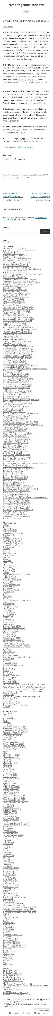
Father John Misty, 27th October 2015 (18, 307)
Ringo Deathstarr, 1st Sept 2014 (16, 432)
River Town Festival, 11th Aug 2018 (17, 434)
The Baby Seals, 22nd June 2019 (16, 260)
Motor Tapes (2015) (11, 885)
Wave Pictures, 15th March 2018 (16, 501)
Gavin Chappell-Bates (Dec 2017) (16, 802)
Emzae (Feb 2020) (10, 775)
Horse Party (7, 830)
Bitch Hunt (7, 723)
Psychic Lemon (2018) (12, 640)
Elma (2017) (7, 764)
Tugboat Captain (9, 677)
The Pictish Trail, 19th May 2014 (16, 406)
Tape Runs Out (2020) (11, 941)
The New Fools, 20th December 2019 (18, 394)
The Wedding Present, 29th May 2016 (18, 509)
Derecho (6, 557)
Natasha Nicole (9, 888)
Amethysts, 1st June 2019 (13, 257)
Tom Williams (8, 674)
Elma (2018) (7, 766)
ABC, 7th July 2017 (10, 252)
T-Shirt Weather (9, 669)
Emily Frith (7, 768)
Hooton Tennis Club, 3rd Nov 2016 (17, 341)
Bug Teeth (7, 739)
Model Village (8, 617)
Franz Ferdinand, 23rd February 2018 (17, 317)
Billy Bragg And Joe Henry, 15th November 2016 (22, 269)
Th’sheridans (8, 672)
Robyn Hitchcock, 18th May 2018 (16, 437)
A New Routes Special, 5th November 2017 (20, 250)
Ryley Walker (8, 650)
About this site (8, 242)
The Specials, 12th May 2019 (14, 460)
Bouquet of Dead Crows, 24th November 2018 (21, 279)
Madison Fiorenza (10, 869)
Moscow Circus (9, 621)
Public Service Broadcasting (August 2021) (19, 907)
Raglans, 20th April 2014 (12, 427)
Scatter (6, 921)
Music (24, 175)
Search (6, 228)
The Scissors (8, 653)
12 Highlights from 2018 (12, 977)
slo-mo (11, 178)
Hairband (6, 821)
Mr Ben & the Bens (10, 622)
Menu (26, 11)
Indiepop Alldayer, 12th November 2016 (19, 350)
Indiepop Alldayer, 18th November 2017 (19, 351)
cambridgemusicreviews (26, 5)
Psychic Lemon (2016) (12, 638)
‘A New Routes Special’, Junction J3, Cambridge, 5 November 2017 (40, 196)
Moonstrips (7, 619)
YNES (5, 962)
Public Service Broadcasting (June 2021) (18, 909)
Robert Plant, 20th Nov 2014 (14, 436)
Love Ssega (7, 610)
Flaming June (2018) (11, 790)
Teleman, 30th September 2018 (15, 477)
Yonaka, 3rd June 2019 (12, 518)
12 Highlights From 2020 (12, 972)
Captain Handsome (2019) (13, 742)
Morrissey (7, 991)
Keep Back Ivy (8, 859)
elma (41, 175)
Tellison (6, 670)
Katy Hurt (6, 857)
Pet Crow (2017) (9, 634)
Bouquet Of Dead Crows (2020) (15, 730)
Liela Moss (7, 864)
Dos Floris (7, 560)
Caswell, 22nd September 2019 (15, 286)
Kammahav (7, 597)
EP (47, 175)
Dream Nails (8, 562)
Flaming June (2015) (11, 788)
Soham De (7, 931)
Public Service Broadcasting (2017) (16, 646)
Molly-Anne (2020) (10, 881)
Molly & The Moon (10, 878)
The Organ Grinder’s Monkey (14, 897)
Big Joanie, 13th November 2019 (16, 265)
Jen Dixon (7, 845)
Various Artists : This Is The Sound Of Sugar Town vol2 (24, 688)
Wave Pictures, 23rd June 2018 (15, 504)
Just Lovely (7, 852)
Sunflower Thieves (10, 938)
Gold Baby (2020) (10, 811)
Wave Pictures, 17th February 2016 (17, 503)
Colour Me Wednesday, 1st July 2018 (17, 293)
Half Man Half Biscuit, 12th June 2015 (18, 327)
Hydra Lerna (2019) (10, 833)
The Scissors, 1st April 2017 (14, 448)
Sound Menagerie (10, 662)
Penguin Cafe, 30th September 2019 (17, 403)
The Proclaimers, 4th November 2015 (18, 415)
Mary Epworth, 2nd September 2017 (17, 386)
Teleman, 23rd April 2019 (13, 473)
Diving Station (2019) (11, 758)
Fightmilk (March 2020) (12, 785)
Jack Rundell (7, 840)
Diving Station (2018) (11, 756)
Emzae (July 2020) (10, 776)
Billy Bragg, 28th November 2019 (16, 271)
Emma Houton (9, 569)
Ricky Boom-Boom (10, 917)
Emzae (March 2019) (11, 778)
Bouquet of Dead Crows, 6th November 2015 (21, 281)
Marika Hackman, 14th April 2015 (16, 381)
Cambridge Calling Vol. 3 (12, 542)
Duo (36, 175)
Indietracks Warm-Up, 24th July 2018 (17, 357)
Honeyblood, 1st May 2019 (14, 338)
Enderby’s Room (9, 571)
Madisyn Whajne (9, 614)
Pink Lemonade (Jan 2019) (13, 904)
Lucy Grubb (7, 866)
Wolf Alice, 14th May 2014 (13, 513)
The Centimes (8, 547)
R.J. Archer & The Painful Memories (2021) (19, 912)
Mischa (6, 876)
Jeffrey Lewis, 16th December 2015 (17, 358)
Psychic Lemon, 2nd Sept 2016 (15, 420)
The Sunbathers (9, 667)
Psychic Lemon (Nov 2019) (13, 643)
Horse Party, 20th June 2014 (14, 343)
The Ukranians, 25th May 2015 (15, 492)
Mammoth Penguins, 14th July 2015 (17, 377)
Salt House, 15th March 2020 (14, 444)
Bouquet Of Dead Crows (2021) (15, 732)
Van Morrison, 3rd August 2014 (15, 494)
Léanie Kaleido (9, 612)
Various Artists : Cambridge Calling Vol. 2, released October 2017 (13, 196)
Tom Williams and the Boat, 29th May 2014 (20, 489)
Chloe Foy (7, 550)
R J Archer (7, 648)
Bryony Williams (9, 737)
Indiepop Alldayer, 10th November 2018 (19, 346)
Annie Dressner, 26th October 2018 (17, 259)
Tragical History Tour (11, 676)
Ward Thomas (8, 700)
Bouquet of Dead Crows (12, 734)
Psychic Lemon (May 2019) (14, 641)
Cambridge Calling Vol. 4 (12, 543)
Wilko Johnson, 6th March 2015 (15, 511)
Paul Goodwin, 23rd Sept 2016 (15, 401)
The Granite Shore (10, 586)
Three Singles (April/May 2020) (15, 945)
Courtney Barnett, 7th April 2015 (16, 295)
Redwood (7, 916)
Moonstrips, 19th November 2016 (16, 393)
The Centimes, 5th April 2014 (14, 291)
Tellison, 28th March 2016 (13, 482)
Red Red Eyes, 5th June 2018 (14, 430)
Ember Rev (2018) (10, 566)
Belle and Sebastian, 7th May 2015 (17, 264)
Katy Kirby (7, 598)
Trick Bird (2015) (9, 950)
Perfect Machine (9, 902)
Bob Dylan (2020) (10, 531)
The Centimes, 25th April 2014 (15, 290)
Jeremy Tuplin (8, 591)
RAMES (6, 914)
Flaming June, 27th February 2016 (16, 310)
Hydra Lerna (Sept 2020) (12, 837)
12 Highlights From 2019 (12, 970)
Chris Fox (6, 552)
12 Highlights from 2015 (12, 974)
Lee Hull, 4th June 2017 (12, 372)
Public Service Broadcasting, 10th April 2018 (20, 422)
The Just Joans (8, 595)
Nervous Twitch (9, 624)
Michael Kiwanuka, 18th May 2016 (16, 387)
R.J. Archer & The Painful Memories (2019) (19, 910)
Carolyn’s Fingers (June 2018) (14, 747)
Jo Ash (5, 593)
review (5, 178)
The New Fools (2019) (12, 626)
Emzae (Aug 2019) (10, 773)
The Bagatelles (9, 718)
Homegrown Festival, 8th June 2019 (17, 336)
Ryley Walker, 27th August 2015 (15, 442)
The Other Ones (9, 633)
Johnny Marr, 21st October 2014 (16, 363)
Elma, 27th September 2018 (14, 302)
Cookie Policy (8, 1006)
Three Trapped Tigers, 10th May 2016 (18, 485)
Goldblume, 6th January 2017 (14, 324)
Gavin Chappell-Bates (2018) (14, 799)
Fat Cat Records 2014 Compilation (16, 574)
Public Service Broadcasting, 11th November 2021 (23, 425)
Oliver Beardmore (10, 893)
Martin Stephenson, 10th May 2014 (17, 384)
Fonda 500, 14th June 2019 (13, 314)
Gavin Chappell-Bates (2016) (14, 797)
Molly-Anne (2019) (10, 880)
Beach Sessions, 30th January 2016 (17, 262)
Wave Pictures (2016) (11, 703)
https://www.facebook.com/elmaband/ (18, 147)
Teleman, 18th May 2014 (13, 472)
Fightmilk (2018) (9, 576)
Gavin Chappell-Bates (11, 585)
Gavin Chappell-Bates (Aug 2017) (16, 801)
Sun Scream (7, 936)
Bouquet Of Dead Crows (13, 533)
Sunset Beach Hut (10, 940)
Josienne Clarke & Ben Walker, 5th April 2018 (21, 365)
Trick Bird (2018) (9, 952)
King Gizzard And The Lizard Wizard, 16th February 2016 (25, 369)
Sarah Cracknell (9, 652)
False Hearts (8, 780)
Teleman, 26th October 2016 (14, 475)
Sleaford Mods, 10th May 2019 (15, 451)
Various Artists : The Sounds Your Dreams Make (22, 686)
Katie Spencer (8, 856)
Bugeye (6, 536)
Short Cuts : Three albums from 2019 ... (18, 657)
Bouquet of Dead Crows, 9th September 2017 (21, 283)
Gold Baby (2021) (10, 813)
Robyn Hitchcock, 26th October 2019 (17, 439)
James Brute (8, 843)
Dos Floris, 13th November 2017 (16, 296)
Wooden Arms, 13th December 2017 (17, 516)
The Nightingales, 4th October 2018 (17, 398)
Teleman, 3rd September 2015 (15, 479)
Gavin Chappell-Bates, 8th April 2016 (17, 320)
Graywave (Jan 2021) (11, 819)
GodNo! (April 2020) (11, 807)
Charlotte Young (9, 749)
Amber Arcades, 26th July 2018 (15, 255)
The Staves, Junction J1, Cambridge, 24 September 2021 (25, 463)
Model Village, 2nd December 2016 (17, 391)
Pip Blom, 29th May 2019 (13, 410)
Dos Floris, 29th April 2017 (13, 300)
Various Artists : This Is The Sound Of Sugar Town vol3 (24, 689)
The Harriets (8, 588)
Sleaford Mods (9, 928)
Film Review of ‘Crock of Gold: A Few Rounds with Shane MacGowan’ (25, 987)
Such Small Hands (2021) (13, 665)
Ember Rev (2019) (10, 567)
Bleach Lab (7, 725)
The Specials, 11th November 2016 (17, 458)
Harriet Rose (8, 826)
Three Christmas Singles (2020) (15, 992)
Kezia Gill (6, 861)
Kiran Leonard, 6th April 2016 (14, 370)
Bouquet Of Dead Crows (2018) (15, 728)
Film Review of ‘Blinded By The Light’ (17, 984)
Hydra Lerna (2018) (10, 831)
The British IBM (9, 535)
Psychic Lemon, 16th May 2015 (15, 418)
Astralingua (7, 716)
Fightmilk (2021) (9, 578)
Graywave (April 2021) (11, 818)
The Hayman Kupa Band (12, 590)
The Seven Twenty (10, 655)
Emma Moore (8, 770)
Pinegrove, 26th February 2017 (15, 408)
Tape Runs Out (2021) (11, 943)
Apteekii (6, 715)
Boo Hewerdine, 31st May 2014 (15, 277)
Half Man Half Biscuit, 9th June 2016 (17, 331)
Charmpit (6, 548)
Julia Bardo (7, 850)
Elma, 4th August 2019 (12, 303)
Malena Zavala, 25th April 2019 (15, 375)
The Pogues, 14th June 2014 (14, 411)
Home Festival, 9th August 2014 (15, 334)
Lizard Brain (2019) (10, 605)
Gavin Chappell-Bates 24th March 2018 (18, 319)
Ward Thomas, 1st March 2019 (15, 499)
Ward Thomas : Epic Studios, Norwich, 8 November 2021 (25, 497)
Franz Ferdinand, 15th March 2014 (16, 315)
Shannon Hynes (9, 923)
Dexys (5, 559)
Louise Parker (8, 609)
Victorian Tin (8, 957)
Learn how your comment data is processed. (25, 218)
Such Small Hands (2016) (13, 935)
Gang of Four (8, 583)
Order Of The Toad (10, 631)
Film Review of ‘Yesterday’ (13, 989)
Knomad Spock (9, 603)
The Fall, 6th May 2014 (12, 305)
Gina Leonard (8, 806)
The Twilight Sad (9, 679)
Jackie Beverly (8, 842)
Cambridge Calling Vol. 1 (12, 538)
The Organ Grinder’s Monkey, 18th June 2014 (21, 399)
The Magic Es (8, 871)
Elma (5, 564)
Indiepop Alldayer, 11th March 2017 (17, 348)
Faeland (6, 573)
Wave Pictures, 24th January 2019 (16, 506)
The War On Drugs (10, 698)
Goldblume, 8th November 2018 (16, 326)
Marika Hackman (9, 874)
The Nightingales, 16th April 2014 (16, 396)
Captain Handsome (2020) (13, 744)
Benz (5, 720)
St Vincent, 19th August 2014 (14, 461)
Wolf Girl (6, 707)
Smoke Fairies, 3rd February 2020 (16, 454)
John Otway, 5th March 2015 (14, 360)
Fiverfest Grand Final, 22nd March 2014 (18, 308)
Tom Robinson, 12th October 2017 (17, 487)
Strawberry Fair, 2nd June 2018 (15, 465)
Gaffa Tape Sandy (10, 794)
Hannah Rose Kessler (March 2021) (17, 825)
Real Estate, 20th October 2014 (15, 429)
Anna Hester (8, 713)
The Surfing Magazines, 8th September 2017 (20, 468)
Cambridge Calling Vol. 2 (12, 540)
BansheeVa (7, 528)
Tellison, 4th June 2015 (12, 484)
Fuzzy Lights (8, 581)
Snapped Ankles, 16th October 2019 (17, 456)
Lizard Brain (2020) (10, 607)
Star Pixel (6, 933)
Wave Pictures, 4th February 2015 (16, 508)
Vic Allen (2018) (9, 953)
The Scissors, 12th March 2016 (15, 446)
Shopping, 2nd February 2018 (14, 449)
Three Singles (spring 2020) (14, 947)
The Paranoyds (9, 900)
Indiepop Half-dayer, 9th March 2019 (17, 355)
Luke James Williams (11, 868)
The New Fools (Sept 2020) (14, 629)
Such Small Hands (10, 664)
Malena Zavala (9, 873)
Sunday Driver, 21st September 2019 (17, 466)
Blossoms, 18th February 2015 (15, 276)
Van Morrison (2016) (11, 682)
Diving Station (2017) (11, 754)
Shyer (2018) (8, 926)
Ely (44, 175)
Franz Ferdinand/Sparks (12, 579)
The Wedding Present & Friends (15, 705)
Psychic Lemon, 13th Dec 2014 (15, 417)
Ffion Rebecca (8, 782)
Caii (4, 740)
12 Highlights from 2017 (12, 975)
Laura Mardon (8, 862)
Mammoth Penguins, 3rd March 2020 (18, 379)
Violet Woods (8, 694)
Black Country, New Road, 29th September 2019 (22, 274)
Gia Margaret (8, 804)
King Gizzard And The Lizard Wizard (17, 600)
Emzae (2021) (8, 771)
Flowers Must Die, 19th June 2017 (16, 312)
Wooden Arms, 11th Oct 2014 (15, 515)
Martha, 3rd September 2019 (14, 382)
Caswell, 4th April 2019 (12, 288)
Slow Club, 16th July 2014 (13, 453)
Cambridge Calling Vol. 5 (12, 545)
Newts (5, 892)
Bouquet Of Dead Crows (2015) (15, 727)
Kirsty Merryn (8, 602)
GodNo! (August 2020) (12, 809)
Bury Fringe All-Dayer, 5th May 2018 (17, 284)
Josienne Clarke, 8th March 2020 (16, 367)
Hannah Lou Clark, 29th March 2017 (17, 332)
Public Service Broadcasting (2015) (16, 645)
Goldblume (7, 814)
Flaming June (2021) (11, 792)
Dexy (5, 752)
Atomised (7, 526)
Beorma (6, 721)
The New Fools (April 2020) (14, 627)
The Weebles (8, 960)
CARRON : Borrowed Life (13, 980)
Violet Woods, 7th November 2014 (17, 496)
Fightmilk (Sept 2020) (11, 787)
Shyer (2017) (8, 924)
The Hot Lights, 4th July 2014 (14, 344)
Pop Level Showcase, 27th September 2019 (20, 413)
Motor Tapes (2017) (11, 886)
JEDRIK (6, 838)
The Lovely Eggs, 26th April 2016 (16, 374)
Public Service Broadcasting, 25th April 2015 (20, 424)
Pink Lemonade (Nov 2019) (14, 905)
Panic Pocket (8, 898)
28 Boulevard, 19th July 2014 (14, 248)
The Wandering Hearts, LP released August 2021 (22, 696)
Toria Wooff (8, 948)
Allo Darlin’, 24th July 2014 (13, 253)
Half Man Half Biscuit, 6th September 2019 (20, 329)
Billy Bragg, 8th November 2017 (15, 272)
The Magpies (8, 615)
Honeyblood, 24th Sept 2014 (14, 339)
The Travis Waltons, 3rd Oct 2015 (16, 491)
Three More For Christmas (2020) (16, 994)
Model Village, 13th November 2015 (17, 389)
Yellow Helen (8, 964)
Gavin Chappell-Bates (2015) (14, 795)
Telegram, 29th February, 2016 (15, 470)
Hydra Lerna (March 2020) (13, 835)
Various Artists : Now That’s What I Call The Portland (24, 684)
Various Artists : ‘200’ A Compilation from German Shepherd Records (22, 692)
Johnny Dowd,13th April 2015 (14, 362)
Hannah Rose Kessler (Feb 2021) (16, 823)
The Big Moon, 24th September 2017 (18, 267)
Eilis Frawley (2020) (10, 763)
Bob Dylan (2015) (10, 530)
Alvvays (6, 524)
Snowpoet (7, 660)
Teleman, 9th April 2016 (12, 480)
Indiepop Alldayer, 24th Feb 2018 (16, 353)
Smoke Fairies (8, 658)
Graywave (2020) (9, 816)
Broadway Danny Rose (12, 735)
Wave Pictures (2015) (11, 701)
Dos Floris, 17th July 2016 (13, 298)
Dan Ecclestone (9, 555)
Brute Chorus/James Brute (13, 979)
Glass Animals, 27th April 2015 (15, 322)
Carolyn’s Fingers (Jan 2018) (14, 746)
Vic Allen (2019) (9, 955)
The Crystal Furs (9, 554)
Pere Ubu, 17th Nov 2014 (13, 405)
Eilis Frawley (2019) (10, 761)
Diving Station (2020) (11, 759)
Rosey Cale (7, 919)
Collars (5, 751)
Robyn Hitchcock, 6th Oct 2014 (15, 441)
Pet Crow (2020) (9, 636)
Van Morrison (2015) (11, 681)
